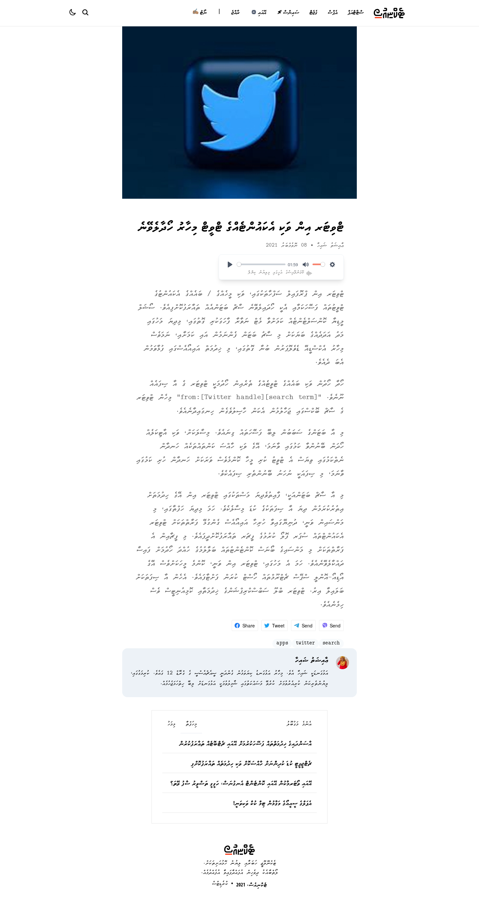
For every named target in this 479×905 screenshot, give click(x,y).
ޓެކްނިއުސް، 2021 (251, 885)
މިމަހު (171, 724)
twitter (305, 643)
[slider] (261, 264)
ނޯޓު (199, 13)
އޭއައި (262, 13)
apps (282, 643)
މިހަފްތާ (191, 724)
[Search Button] (85, 12)
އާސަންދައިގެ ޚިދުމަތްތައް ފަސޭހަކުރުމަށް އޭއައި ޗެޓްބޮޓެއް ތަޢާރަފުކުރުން (245, 744)
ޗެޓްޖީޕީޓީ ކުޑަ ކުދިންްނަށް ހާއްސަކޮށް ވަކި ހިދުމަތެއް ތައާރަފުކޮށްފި (251, 764)
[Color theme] (75, 13)
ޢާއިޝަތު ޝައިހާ (330, 246)
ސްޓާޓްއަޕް (355, 13)
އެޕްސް (332, 13)
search (331, 643)
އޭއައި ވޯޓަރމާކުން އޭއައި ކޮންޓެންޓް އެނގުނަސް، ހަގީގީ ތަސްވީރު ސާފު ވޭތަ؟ (241, 784)
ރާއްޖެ (235, 13)
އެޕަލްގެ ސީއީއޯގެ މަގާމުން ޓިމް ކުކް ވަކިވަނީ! (272, 804)
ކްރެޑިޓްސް (220, 884)
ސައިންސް (291, 13)
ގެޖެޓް (313, 13)
